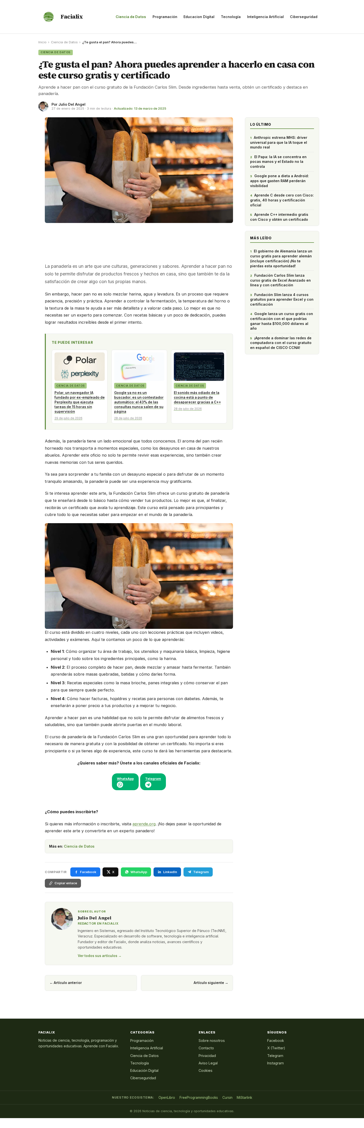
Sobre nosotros (212, 1040)
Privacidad (207, 1056)
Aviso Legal (208, 1063)
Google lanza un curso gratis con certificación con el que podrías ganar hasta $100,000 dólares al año (281, 321)
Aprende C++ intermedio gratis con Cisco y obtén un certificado (279, 216)
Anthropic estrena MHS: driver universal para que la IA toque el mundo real (278, 142)
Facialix (72, 17)
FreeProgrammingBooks (199, 1098)
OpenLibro (166, 1098)
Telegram (275, 1056)
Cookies (205, 1070)
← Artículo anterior (66, 983)
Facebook (275, 1040)
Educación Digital (144, 1070)
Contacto (206, 1048)
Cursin (227, 1098)
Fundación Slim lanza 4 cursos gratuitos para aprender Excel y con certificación (281, 299)
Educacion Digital (198, 17)
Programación (165, 17)
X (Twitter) (276, 1048)
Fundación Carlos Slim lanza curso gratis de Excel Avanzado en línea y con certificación (280, 280)
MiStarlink (244, 1098)
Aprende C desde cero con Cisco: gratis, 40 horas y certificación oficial (282, 200)
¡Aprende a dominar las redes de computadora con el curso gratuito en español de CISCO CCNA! (281, 343)
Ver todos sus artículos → (100, 956)
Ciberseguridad (303, 17)
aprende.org (144, 823)
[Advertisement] (139, 241)
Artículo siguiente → (211, 983)
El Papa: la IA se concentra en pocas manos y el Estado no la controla (278, 162)
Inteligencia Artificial (265, 17)
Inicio (42, 42)
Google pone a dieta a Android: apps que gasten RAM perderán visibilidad (279, 181)
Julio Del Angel (71, 104)
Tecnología (231, 17)
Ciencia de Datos (131, 17)
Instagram (275, 1063)
